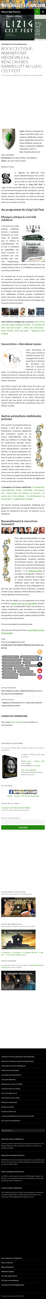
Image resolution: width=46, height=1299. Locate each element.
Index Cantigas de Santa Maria (12, 1171)
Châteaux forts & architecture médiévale (18, 1057)
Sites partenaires (7, 1267)
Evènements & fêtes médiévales (13, 1066)
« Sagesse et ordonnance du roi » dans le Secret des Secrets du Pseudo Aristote (22, 703)
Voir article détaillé (28, 770)
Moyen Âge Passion (10, 11)
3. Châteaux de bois (29, 952)
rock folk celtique (28, 674)
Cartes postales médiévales (11, 1188)
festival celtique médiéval (13, 665)
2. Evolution (16, 952)
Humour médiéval (8, 1080)
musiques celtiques (10, 674)
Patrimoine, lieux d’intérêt (12, 1084)
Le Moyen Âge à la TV (9, 1093)
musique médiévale (25, 671)
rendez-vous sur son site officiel (24, 603)
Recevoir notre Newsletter (10, 818)
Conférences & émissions (11, 1075)
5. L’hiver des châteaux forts (16, 955)
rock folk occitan (10, 677)
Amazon (37, 761)
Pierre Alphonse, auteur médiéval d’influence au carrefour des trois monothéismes (22, 691)
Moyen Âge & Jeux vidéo (10, 1098)
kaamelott (7, 668)
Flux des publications (9, 1276)
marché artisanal (22, 668)
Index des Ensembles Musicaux (13, 1155)
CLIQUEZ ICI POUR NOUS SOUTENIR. (15, 808)
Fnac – (30, 761)
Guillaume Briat (35, 571)
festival (27, 662)
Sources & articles (8, 1111)
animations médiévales (29, 656)
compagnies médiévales (11, 662)
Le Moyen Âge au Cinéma (10, 1089)
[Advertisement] (23, 103)
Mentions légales (7, 1271)
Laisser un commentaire (32, 75)
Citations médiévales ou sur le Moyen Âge (17, 1116)
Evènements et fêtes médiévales (14, 44)
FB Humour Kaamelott (30, 796)
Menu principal (43, 12)
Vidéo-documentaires (10, 1070)
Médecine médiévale (9, 1102)
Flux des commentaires (10, 1280)
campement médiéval (31, 659)
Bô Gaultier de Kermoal (12, 659)
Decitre (28, 763)
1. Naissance (6, 952)
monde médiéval (9, 671)
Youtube (17, 796)
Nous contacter (7, 1262)
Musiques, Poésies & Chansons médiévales (17, 1061)
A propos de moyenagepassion (12, 1285)
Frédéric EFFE (16, 75)
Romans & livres (7, 1107)
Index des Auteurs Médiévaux (12, 1139)
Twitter (10, 796)
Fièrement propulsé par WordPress (12, 1296)
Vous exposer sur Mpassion (11, 1258)
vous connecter (17, 722)
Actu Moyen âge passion (10, 1121)
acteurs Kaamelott (10, 656)
